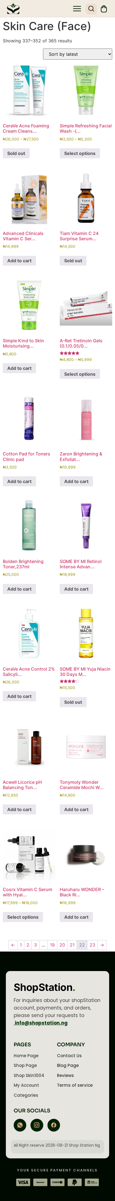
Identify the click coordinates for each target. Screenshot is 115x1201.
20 (62, 945)
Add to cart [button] (19, 260)
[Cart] (104, 9)
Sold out (16, 153)
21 (72, 945)
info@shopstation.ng (41, 1023)
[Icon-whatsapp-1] (20, 1125)
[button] (77, 9)
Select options (79, 153)
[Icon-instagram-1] (36, 1125)
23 (92, 945)
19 (52, 945)
